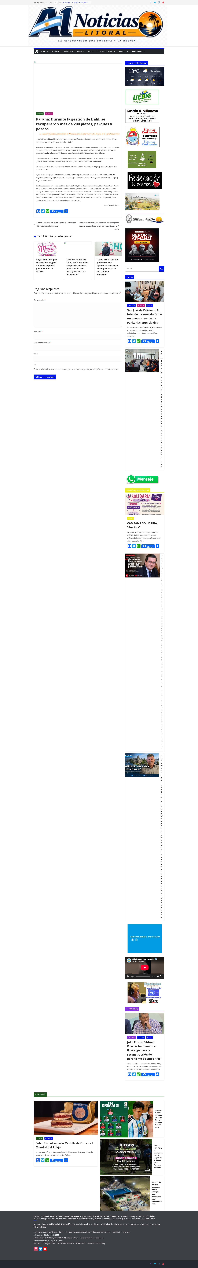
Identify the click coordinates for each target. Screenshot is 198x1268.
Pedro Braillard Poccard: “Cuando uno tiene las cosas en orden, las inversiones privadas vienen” (161, 652)
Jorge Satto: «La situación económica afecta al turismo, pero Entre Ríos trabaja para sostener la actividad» (161, 836)
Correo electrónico (42, 342)
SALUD (90, 51)
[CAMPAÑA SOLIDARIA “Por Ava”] (144, 496)
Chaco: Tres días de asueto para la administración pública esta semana (56, 224)
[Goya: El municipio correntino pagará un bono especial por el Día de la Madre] (47, 243)
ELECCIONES (131, 1037)
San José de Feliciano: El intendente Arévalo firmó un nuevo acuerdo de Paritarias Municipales (144, 316)
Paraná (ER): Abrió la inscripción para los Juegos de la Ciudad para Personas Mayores (158, 1156)
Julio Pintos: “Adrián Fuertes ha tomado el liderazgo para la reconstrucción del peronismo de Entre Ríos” (144, 1050)
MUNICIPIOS (69, 51)
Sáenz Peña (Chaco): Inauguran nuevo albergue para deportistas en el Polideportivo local (157, 1193)
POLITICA (44, 51)
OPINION (80, 51)
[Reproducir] (128, 976)
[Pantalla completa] (161, 976)
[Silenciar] (158, 976)
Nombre (38, 331)
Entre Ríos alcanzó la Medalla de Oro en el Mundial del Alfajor (64, 1145)
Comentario (39, 300)
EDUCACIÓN (124, 51)
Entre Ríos (131, 305)
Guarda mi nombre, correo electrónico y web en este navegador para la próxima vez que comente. (76, 369)
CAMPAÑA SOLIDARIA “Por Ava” (142, 525)
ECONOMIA (56, 51)
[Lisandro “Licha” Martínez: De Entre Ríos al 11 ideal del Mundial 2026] (126, 1119)
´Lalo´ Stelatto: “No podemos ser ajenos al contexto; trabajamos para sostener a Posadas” (107, 267)
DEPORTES (40, 114)
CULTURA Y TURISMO (105, 51)
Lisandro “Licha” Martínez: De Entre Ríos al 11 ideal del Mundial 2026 (158, 1118)
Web (36, 353)
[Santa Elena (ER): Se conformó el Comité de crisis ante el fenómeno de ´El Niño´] (142, 409)
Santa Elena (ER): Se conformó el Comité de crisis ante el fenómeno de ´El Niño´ (161, 409)
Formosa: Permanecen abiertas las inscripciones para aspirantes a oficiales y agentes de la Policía (99, 226)
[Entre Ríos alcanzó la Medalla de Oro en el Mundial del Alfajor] (66, 1102)
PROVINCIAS (137, 51)
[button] (114, 51)
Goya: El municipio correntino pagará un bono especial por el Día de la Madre (46, 265)
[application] (144, 968)
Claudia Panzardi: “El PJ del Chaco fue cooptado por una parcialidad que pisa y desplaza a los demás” (77, 267)
